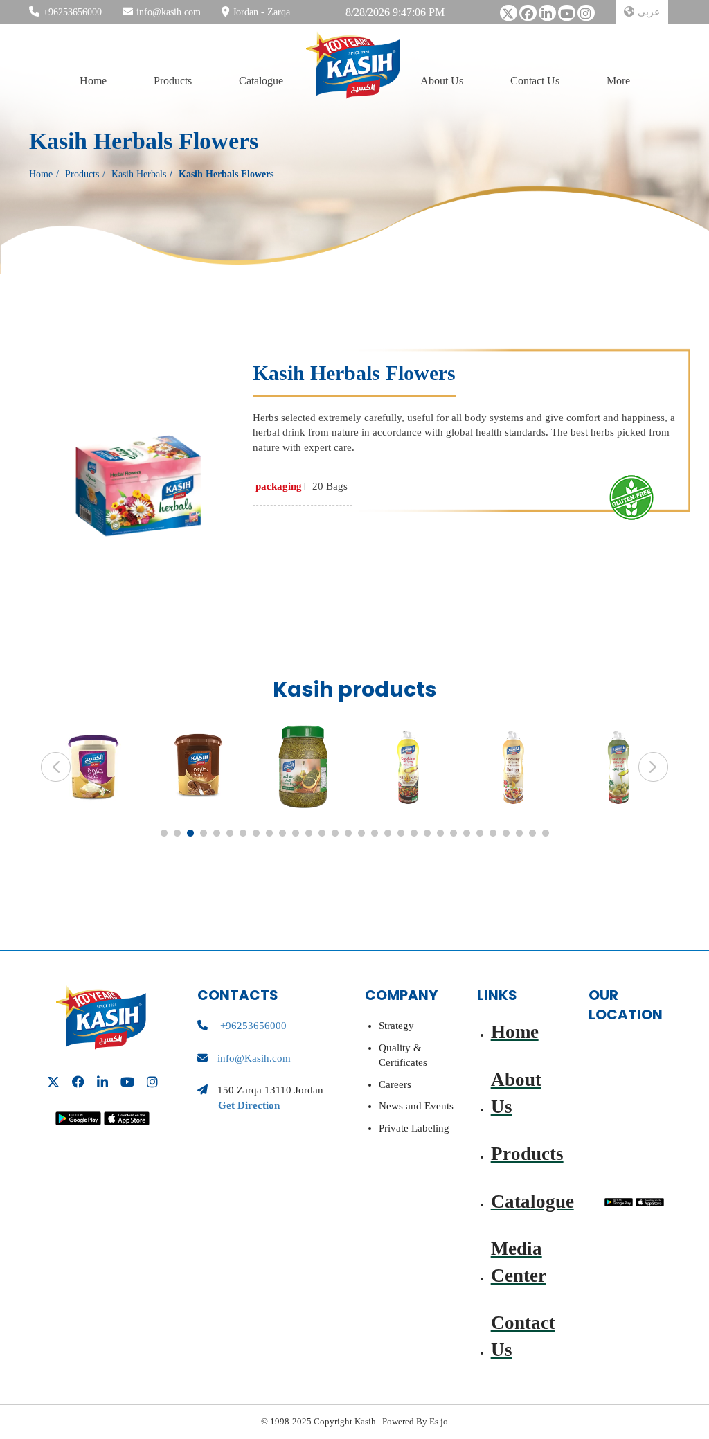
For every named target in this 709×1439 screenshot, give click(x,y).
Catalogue (261, 81)
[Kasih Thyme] (302, 767)
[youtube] (566, 17)
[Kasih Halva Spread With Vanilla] (92, 767)
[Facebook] (528, 17)
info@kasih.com (168, 12)
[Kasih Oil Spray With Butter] (513, 767)
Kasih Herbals (138, 174)
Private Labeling (414, 1128)
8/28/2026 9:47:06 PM (395, 12)
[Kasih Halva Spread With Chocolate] (197, 767)
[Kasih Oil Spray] (408, 767)
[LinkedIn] (547, 17)
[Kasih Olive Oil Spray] (618, 767)
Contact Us (534, 81)
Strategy (396, 1025)
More (618, 81)
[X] (508, 17)
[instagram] (586, 17)
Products (173, 81)
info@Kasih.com (254, 1058)
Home (93, 81)
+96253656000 (72, 12)
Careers (395, 1084)
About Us (441, 81)
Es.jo (437, 1421)
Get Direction (249, 1105)
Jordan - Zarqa (261, 12)
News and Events (416, 1105)
